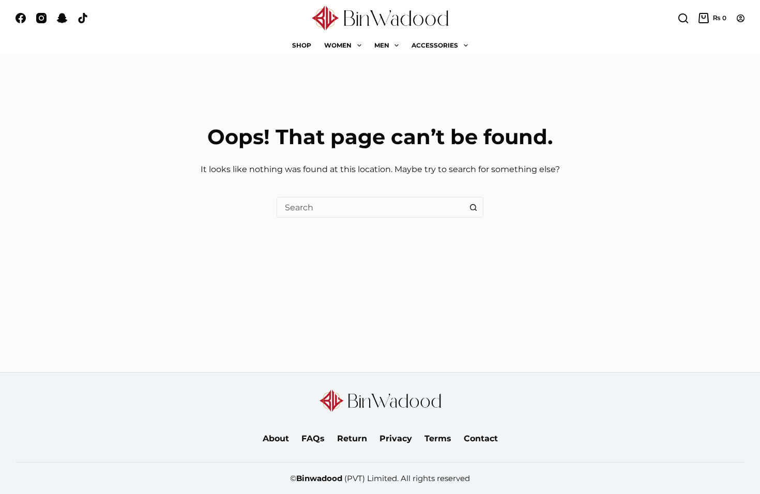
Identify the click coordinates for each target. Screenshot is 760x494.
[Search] (683, 18)
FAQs (313, 438)
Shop (301, 45)
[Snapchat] (62, 18)
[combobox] (370, 207)
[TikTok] (83, 18)
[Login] (740, 18)
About (276, 438)
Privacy (395, 438)
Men (381, 45)
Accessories (435, 45)
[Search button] (473, 207)
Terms (437, 438)
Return (352, 438)
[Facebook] (21, 18)
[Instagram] (41, 18)
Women (338, 45)
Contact (481, 438)
